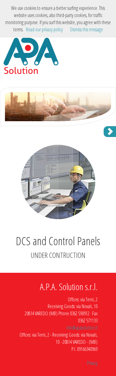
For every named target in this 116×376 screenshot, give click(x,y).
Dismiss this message (86, 29)
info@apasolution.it (81, 327)
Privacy (92, 363)
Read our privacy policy (44, 29)
